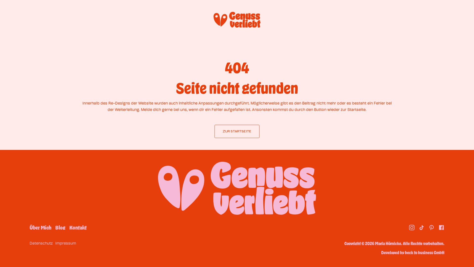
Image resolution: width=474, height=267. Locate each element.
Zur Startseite (237, 131)
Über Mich (40, 228)
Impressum (65, 243)
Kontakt (78, 228)
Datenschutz (41, 243)
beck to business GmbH (424, 252)
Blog (60, 228)
